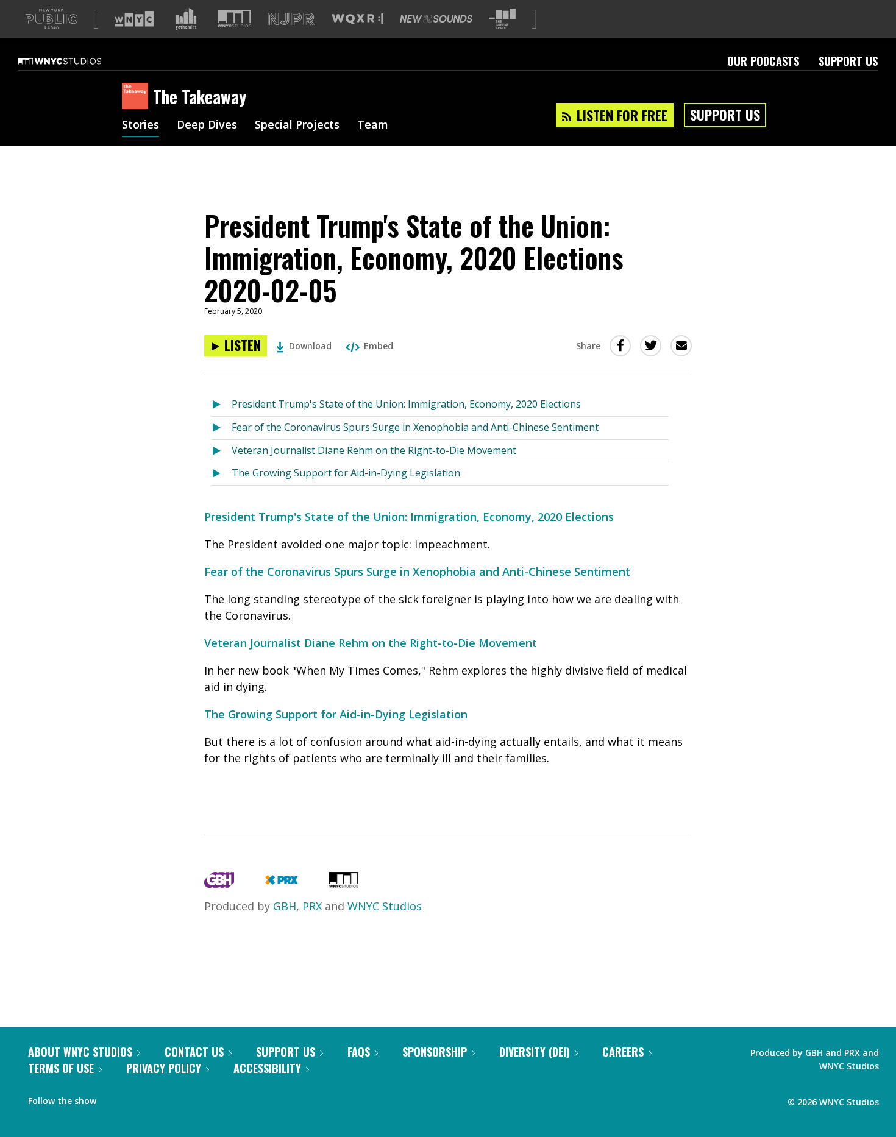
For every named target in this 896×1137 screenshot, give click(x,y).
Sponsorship (434, 1052)
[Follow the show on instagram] (160, 1098)
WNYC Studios (384, 906)
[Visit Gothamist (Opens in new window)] (186, 19)
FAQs (358, 1052)
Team (372, 125)
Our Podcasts (763, 61)
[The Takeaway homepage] (137, 97)
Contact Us (194, 1052)
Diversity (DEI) (534, 1052)
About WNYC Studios (80, 1052)
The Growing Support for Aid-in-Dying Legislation (346, 473)
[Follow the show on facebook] (113, 1098)
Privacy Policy (163, 1068)
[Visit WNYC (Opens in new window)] (134, 19)
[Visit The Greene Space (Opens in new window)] (502, 19)
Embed (378, 346)
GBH (284, 906)
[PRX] (281, 883)
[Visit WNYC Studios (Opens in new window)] (234, 18)
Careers (623, 1052)
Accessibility (267, 1068)
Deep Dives (207, 125)
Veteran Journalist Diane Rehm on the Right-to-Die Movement (374, 450)
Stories (140, 125)
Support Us (848, 61)
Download (310, 346)
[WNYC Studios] (343, 883)
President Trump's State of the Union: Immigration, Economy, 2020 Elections (406, 404)
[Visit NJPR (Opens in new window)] (291, 19)
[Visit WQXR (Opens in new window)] (357, 19)
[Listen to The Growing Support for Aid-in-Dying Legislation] (222, 473)
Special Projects (297, 125)
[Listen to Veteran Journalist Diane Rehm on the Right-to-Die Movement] (222, 451)
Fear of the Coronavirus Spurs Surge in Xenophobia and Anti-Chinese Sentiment (415, 427)
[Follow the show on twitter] (137, 1098)
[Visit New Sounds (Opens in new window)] (436, 19)
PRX (312, 906)
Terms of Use (61, 1068)
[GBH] (219, 883)
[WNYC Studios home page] (75, 60)
